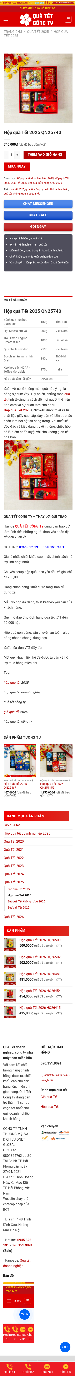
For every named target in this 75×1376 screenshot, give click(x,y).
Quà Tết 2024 (14, 874)
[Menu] (5, 19)
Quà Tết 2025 (38, 32)
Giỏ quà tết (12, 825)
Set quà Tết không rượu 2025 (45, 182)
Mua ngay (17, 166)
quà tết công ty (33, 189)
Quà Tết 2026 (14, 917)
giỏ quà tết (11, 712)
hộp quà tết (12, 683)
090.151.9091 (22, 1245)
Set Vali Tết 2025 (18, 907)
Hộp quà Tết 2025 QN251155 (51, 785)
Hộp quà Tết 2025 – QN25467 (16, 785)
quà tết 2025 (17, 189)
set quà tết (33, 193)
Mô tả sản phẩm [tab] (15, 300)
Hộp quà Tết (50, 1107)
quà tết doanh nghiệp (56, 189)
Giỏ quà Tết (49, 1097)
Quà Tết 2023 (14, 866)
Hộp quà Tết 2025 (19, 895)
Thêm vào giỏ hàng (45, 155)
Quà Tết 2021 (14, 850)
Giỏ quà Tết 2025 (19, 889)
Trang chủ (13, 32)
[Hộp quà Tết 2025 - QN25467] (20, 760)
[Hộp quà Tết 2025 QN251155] (56, 760)
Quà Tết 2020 (14, 841)
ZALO (65, 1347)
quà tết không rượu (15, 193)
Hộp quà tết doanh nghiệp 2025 (35, 178)
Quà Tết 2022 (14, 858)
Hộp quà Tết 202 (16, 410)
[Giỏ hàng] (68, 19)
